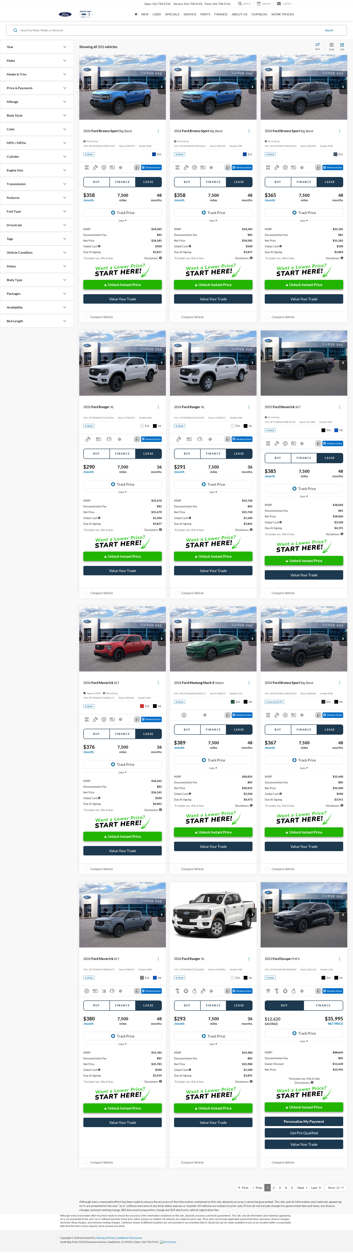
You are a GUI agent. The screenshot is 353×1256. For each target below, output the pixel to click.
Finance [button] (221, 14)
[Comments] (137, 167)
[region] (122, 239)
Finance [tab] (122, 182)
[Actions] (158, 131)
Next (301, 1188)
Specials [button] (172, 14)
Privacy (111, 1238)
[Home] (136, 14)
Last (315, 1188)
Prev (258, 1188)
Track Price (125, 212)
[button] (162, 87)
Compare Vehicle (101, 317)
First (244, 1188)
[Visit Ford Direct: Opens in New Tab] (168, 1242)
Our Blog (259, 14)
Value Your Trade (122, 299)
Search (329, 30)
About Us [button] (239, 14)
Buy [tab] (96, 182)
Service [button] (190, 14)
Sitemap (100, 1238)
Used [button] (157, 14)
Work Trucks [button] (282, 14)
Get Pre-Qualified (304, 1133)
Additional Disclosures (129, 1238)
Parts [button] (205, 14)
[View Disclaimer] (120, 167)
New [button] (145, 14)
